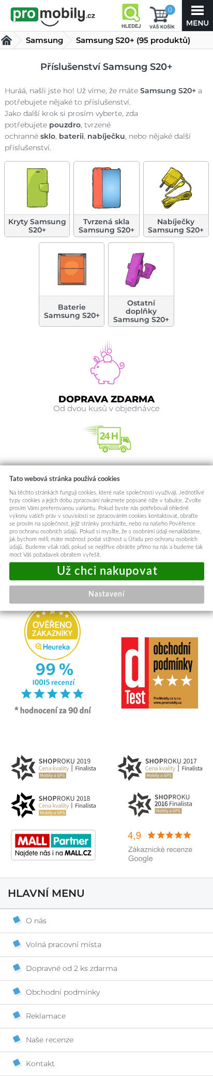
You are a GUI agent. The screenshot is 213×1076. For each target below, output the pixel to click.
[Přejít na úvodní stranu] (53, 16)
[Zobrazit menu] (197, 15)
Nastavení (106, 594)
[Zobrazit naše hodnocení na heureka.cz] (53, 713)
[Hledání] (130, 15)
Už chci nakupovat (106, 571)
